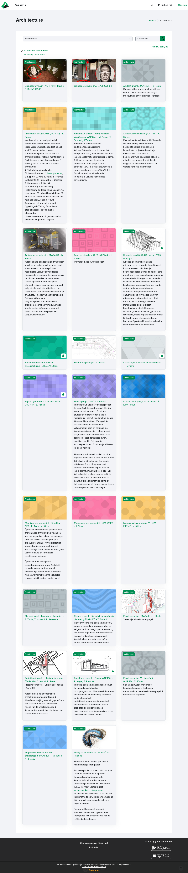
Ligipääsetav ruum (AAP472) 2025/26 (93, 85)
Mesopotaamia (54, 173)
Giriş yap (182, 5)
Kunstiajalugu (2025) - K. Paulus (90, 401)
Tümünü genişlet (159, 46)
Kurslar (152, 20)
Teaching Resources (34, 54)
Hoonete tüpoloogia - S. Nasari (89, 362)
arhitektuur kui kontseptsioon (88, 790)
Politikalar (94, 847)
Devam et (94, 870)
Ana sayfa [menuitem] (20, 5)
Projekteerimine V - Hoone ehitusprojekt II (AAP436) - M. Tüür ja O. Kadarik (43, 755)
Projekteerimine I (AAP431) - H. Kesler (142, 616)
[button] (152, 5)
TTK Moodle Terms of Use (94, 867)
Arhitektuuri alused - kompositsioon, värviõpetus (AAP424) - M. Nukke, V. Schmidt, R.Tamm (92, 137)
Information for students (36, 50)
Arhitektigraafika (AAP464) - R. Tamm (142, 85)
